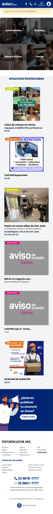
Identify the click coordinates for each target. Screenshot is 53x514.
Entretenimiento (8, 452)
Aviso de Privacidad (16, 499)
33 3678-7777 (28, 478)
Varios (4, 472)
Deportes (23, 450)
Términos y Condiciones (34, 499)
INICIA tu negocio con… (18, 278)
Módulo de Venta (34, 470)
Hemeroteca (42, 450)
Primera (5, 447)
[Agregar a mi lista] (46, 130)
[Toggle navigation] (49, 4)
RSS (38, 447)
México (4, 450)
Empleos (5, 467)
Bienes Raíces (7, 470)
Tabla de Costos (34, 467)
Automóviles (7, 465)
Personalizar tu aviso (36, 465)
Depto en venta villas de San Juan (25, 225)
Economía (23, 452)
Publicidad (42, 452)
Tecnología (6, 455)
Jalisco (22, 447)
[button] (27, 4)
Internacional (25, 455)
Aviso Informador (29, 505)
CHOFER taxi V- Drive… (18, 329)
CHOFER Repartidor (16, 175)
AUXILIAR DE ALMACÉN (17, 379)
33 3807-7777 (28, 483)
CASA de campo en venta (19, 124)
